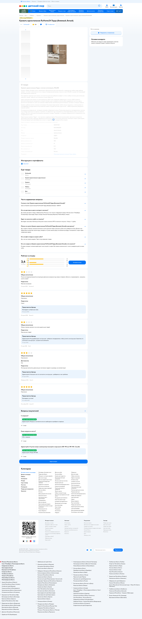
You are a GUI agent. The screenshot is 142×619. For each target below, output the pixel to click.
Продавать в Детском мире (51, 524)
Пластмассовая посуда (60, 499)
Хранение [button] (23, 491)
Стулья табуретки (42, 510)
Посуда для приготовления (61, 497)
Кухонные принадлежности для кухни (62, 495)
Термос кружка (58, 491)
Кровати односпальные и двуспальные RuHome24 (79, 15)
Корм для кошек (107, 524)
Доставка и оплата (49, 523)
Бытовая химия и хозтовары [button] (28, 472)
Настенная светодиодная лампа (62, 484)
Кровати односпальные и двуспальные (54, 15)
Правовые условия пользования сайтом (38, 549)
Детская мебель (42, 490)
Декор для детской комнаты (45, 493)
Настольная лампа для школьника (60, 478)
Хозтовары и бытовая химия (45, 472)
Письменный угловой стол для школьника (45, 506)
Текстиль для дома (75, 485)
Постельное (57, 510)
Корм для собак (106, 528)
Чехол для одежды (75, 508)
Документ (26, 163)
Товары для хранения (76, 504)
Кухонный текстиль (75, 483)
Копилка (40, 492)
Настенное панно (43, 495)
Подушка (57, 512)
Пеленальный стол (43, 508)
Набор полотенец (75, 476)
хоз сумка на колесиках (44, 486)
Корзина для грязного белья (77, 506)
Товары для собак (107, 526)
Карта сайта (47, 540)
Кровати (39, 15)
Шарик (72, 499)
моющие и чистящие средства (45, 476)
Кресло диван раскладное (44, 504)
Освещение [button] (24, 478)
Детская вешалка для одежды (77, 510)
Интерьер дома (42, 500)
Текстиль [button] (23, 485)
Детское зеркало (42, 502)
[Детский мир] (31, 6)
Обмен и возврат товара (50, 526)
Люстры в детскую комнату (61, 480)
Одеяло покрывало (75, 477)
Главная (21, 15)
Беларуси (38, 552)
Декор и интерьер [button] (25, 474)
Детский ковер (74, 474)
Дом (26, 15)
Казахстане (32, 552)
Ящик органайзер (75, 503)
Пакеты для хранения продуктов (60, 489)
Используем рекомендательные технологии (29, 550)
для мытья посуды (43, 477)
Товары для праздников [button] (27, 489)
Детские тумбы (58, 472)
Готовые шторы (74, 479)
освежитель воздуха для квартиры (44, 482)
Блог (85, 533)
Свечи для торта (75, 497)
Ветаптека (105, 531)
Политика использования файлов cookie (52, 534)
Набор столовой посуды (60, 493)
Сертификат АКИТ (49, 536)
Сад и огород (58, 507)
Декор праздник (75, 501)
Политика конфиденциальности (52, 531)
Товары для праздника (76, 495)
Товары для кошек (107, 523)
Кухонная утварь (58, 505)
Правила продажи (49, 528)
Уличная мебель (58, 474)
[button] (119, 11)
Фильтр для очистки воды (61, 503)
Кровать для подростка (60, 476)
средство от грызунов (44, 484)
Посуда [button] (23, 480)
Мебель (32, 15)
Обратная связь (48, 538)
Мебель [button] (23, 476)
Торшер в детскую (59, 482)
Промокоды (48, 530)
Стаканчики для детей (60, 486)
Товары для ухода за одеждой (45, 488)
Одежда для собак (107, 530)
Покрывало (57, 508)
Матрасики (73, 472)
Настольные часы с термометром (43, 498)
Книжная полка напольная (44, 512)
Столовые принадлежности (61, 501)
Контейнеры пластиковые (77, 512)
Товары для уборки (43, 474)
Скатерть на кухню (75, 481)
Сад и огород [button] (24, 483)
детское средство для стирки (45, 479)
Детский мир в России (24, 552)
